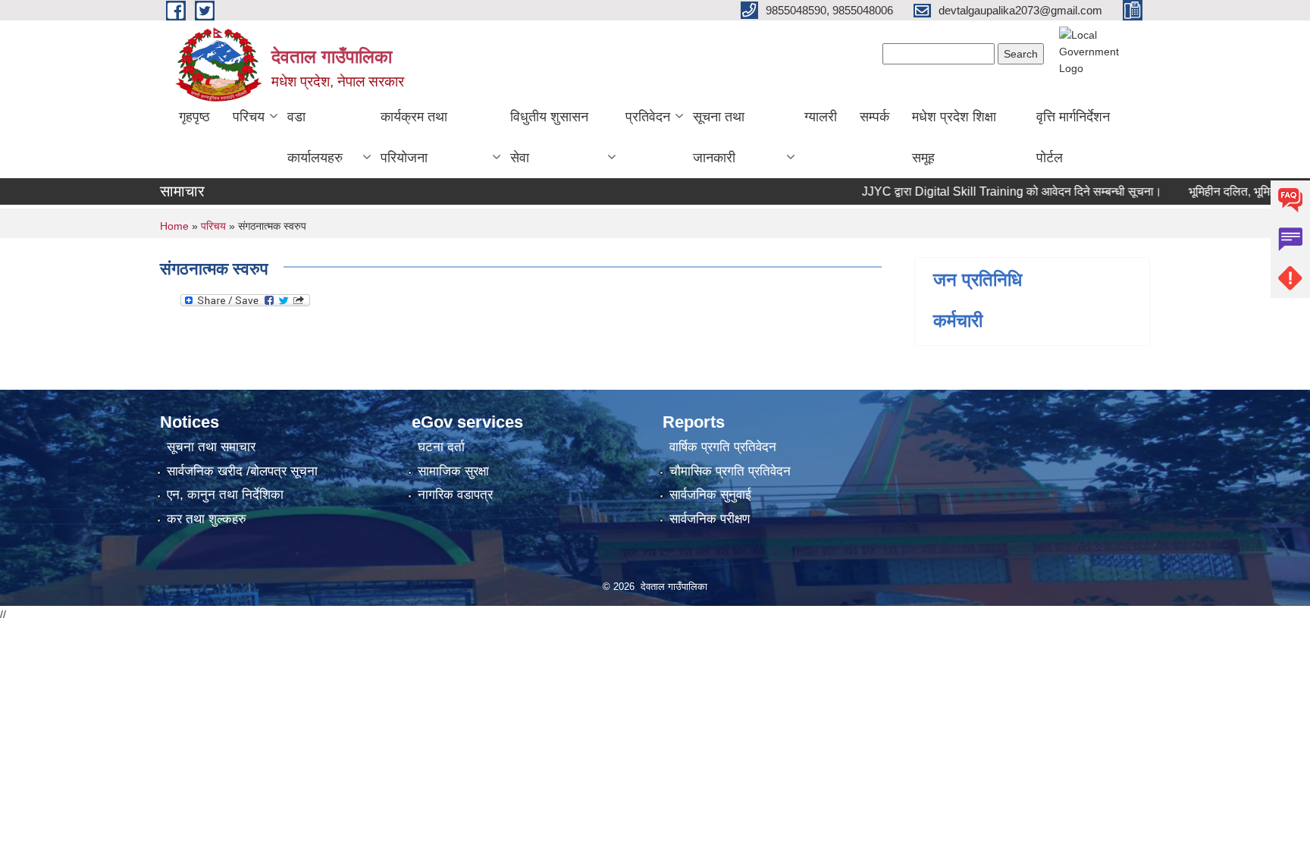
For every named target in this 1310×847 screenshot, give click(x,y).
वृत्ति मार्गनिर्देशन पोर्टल (1073, 137)
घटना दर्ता (441, 447)
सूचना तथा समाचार (211, 447)
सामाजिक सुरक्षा (453, 471)
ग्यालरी (820, 116)
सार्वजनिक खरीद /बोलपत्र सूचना (242, 471)
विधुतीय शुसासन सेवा (549, 137)
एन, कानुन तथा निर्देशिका (225, 495)
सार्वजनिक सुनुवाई (710, 495)
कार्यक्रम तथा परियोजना (414, 137)
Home (174, 226)
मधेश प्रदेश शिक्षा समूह (954, 137)
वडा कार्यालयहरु (315, 137)
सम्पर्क (874, 116)
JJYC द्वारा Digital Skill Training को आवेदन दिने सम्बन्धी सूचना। (994, 191)
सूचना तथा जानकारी (718, 137)
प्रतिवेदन (647, 116)
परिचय (249, 116)
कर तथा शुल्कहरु (206, 519)
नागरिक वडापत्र (455, 495)
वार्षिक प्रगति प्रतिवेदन (722, 447)
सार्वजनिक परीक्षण (709, 519)
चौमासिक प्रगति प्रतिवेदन (730, 471)
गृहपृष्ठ (194, 116)
